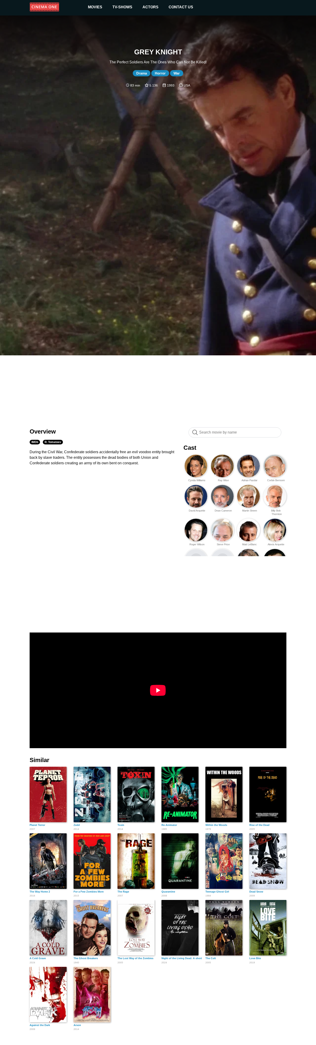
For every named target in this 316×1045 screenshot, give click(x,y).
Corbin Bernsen (276, 480)
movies (95, 7)
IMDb (34, 442)
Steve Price (223, 544)
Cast (189, 447)
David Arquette (197, 510)
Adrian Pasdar (249, 480)
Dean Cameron (223, 510)
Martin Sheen (249, 510)
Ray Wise (223, 480)
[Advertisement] (158, 389)
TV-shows (122, 7)
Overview (43, 431)
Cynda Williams (196, 480)
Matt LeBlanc (249, 544)
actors (150, 7)
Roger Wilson (196, 544)
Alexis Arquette (276, 544)
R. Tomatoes (53, 442)
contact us (181, 7)
